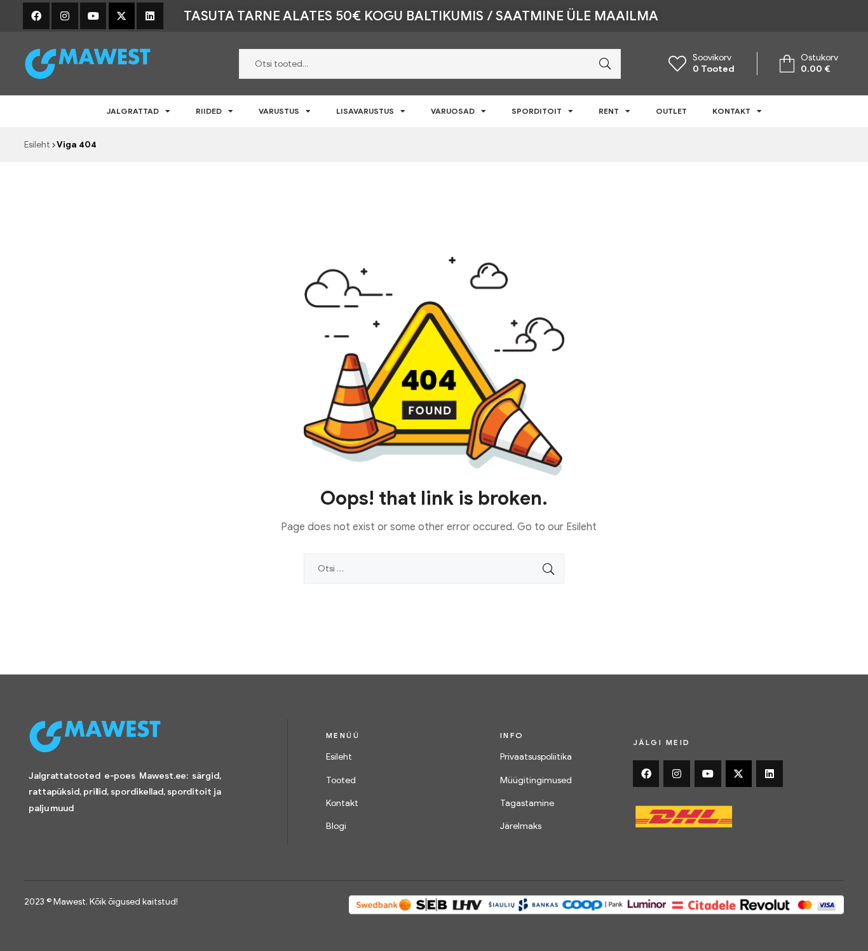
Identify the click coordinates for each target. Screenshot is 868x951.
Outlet (671, 111)
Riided (209, 111)
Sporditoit (537, 111)
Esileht (37, 144)
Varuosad (453, 111)
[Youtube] (93, 16)
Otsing (602, 64)
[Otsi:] (434, 568)
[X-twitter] (122, 16)
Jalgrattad (133, 111)
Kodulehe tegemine (224, 901)
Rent (609, 111)
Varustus (279, 111)
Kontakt (731, 111)
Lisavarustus (365, 111)
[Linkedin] (150, 16)
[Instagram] (64, 16)
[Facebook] (36, 16)
